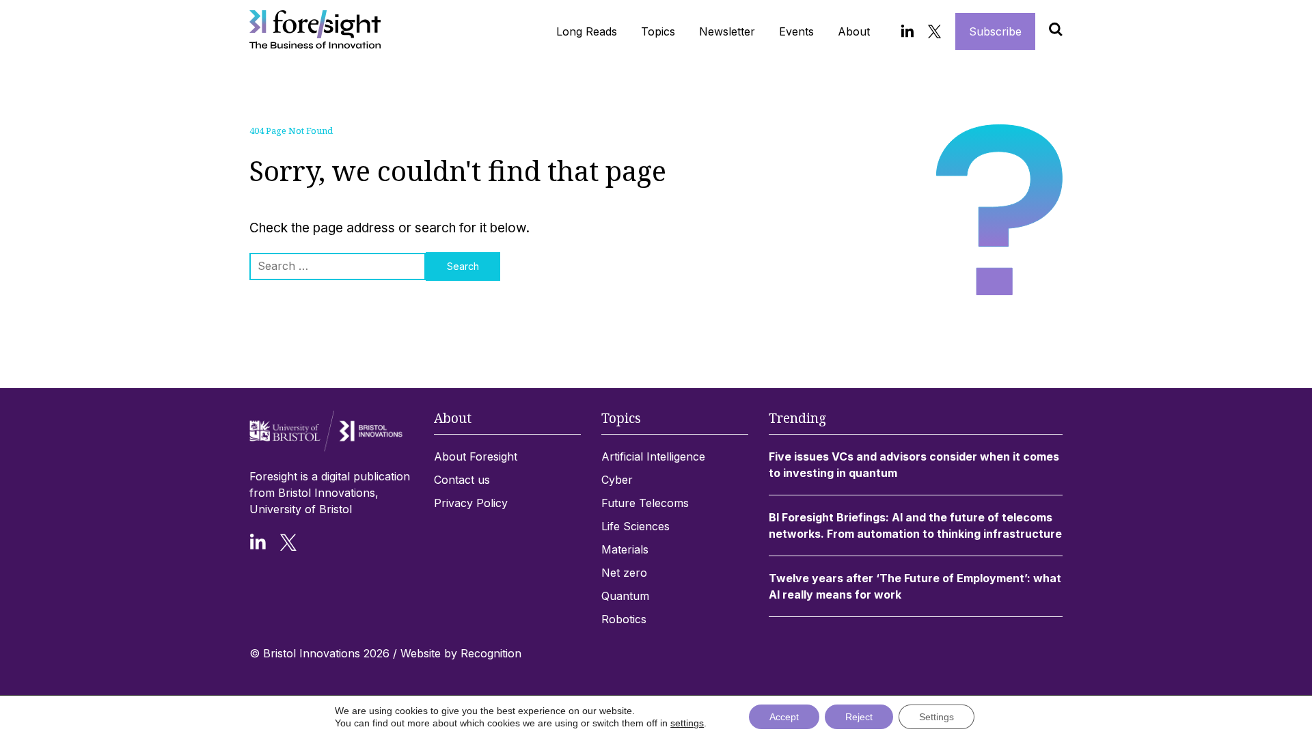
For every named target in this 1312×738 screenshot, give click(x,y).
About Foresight (475, 456)
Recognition (491, 653)
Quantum (625, 596)
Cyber (617, 480)
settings (687, 723)
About (854, 31)
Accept (784, 716)
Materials (624, 549)
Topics (658, 31)
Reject (859, 716)
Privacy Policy (471, 503)
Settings (936, 716)
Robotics (623, 619)
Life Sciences (635, 526)
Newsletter (727, 31)
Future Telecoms (645, 503)
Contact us (462, 480)
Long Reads (586, 31)
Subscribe (995, 31)
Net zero (624, 572)
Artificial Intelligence (653, 456)
